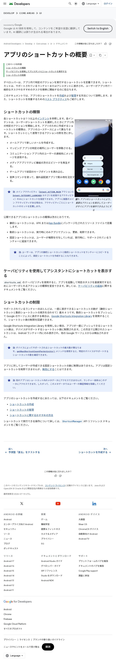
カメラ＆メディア (49, 534)
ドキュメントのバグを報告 (91, 566)
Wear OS (83, 524)
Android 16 (9, 566)
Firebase (8, 619)
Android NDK (47, 580)
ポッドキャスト (11, 548)
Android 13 (9, 580)
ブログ (7, 543)
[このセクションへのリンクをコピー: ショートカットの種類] (43, 112)
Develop (9, 13)
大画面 (82, 519)
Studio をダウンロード (52, 575)
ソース (7, 534)
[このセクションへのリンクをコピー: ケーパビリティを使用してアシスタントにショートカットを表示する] (10, 276)
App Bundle (55, 223)
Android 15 (9, 570)
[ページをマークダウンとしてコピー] (100, 55)
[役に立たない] (110, 44)
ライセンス (24, 639)
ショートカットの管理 (22, 409)
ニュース (8, 538)
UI (40, 13)
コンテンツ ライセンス (55, 485)
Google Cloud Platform (15, 624)
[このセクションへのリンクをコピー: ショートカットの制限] (43, 302)
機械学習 (45, 524)
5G (42, 543)
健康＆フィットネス (50, 529)
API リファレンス (49, 570)
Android (7, 519)
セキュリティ (10, 529)
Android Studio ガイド (51, 561)
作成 (61, 95)
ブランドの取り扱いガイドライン (49, 639)
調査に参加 (84, 575)
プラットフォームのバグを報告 (93, 561)
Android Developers (12, 43)
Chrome (7, 614)
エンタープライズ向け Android (18, 524)
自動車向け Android (88, 534)
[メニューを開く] (5, 3)
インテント (43, 118)
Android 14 (9, 575)
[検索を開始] (70, 3)
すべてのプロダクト (13, 628)
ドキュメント (62, 43)
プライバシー (47, 538)
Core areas (27, 13)
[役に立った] (105, 44)
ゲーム (44, 519)
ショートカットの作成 (22, 404)
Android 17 (9, 561)
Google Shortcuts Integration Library (71, 316)
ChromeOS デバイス (88, 529)
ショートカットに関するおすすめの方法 (31, 415)
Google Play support (88, 570)
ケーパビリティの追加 (90, 286)
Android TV (84, 538)
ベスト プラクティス (56, 99)
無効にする (48, 369)
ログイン (108, 3)
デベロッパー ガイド (51, 566)
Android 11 (9, 590)
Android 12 (9, 585)
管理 (73, 95)
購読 (47, 646)
